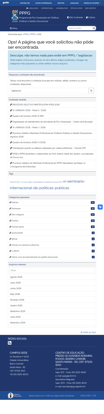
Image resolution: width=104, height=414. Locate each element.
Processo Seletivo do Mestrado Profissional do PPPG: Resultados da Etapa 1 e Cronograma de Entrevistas (47, 164)
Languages (33, 8)
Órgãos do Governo (91, 3)
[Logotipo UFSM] (13, 15)
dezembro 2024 (17, 322)
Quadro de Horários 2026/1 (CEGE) (29, 142)
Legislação (74, 3)
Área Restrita (90, 8)
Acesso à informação (43, 3)
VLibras (91, 17)
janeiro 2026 (16, 305)
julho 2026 (15, 282)
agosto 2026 (16, 276)
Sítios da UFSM (76, 8)
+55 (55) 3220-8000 (19, 374)
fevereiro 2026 (17, 299)
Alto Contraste (76, 17)
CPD (94, 395)
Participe (60, 3)
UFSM (87, 395)
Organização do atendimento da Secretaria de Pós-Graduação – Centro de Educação (52, 121)
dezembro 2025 (17, 311)
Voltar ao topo (89, 332)
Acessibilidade (62, 8)
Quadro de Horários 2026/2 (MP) (28, 115)
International (47, 8)
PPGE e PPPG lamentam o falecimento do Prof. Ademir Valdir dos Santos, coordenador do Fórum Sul (52, 155)
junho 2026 (15, 288)
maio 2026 (15, 294)
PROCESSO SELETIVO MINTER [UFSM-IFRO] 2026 (36, 104)
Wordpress (69, 395)
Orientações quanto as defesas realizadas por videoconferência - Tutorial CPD (49, 148)
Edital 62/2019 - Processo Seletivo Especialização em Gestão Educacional (34, 182)
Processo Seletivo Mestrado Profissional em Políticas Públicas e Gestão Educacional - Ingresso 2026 (51, 135)
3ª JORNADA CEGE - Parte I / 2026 (29, 127)
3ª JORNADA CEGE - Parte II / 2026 (29, 110)
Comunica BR (25, 3)
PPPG (61, 182)
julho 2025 (15, 316)
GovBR (6, 3)
